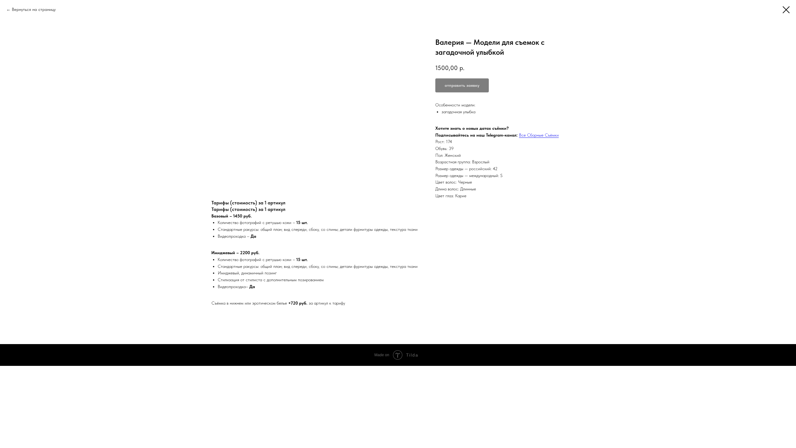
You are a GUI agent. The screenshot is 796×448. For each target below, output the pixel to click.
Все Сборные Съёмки (539, 135)
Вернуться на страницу (34, 9)
